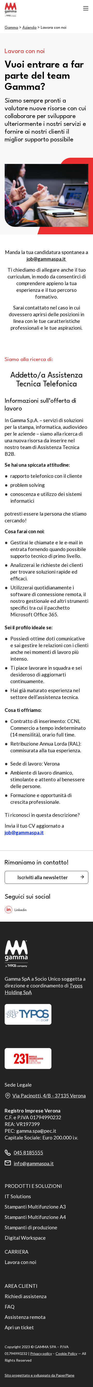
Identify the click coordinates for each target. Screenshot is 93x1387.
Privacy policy (41, 1353)
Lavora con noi (20, 1262)
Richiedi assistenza (26, 1296)
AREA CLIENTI (21, 1286)
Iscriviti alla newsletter (42, 877)
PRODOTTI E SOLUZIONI (33, 1186)
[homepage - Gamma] (30, 9)
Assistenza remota (25, 1317)
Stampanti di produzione (31, 1227)
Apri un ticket (19, 1327)
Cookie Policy (66, 1353)
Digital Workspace (25, 1238)
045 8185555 (28, 1152)
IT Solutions (18, 1196)
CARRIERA (16, 1252)
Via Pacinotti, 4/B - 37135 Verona (49, 1096)
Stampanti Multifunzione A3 (35, 1207)
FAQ (9, 1307)
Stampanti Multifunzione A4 (35, 1217)
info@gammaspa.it (34, 1163)
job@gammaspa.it (47, 259)
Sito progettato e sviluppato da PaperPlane (39, 1375)
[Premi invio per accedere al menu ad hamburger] (85, 8)
